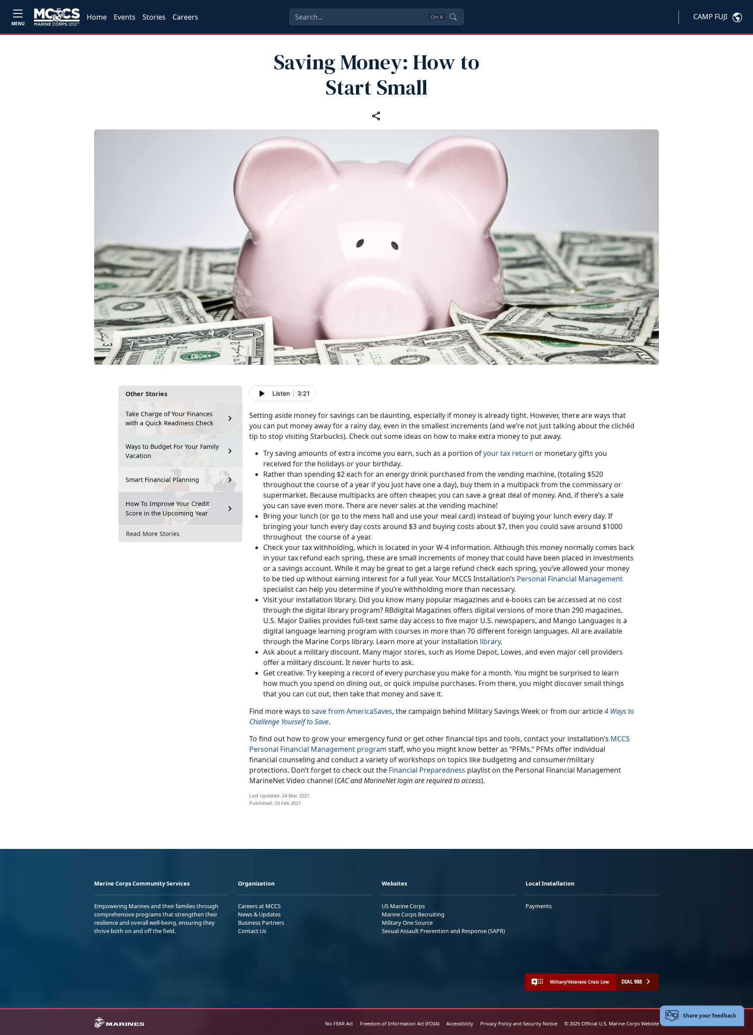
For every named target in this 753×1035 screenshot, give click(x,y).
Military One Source (407, 922)
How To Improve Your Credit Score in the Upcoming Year (168, 508)
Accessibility (459, 1023)
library (490, 641)
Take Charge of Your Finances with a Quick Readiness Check (170, 419)
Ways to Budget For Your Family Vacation (172, 451)
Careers (185, 17)
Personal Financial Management (570, 579)
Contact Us (252, 931)
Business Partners (261, 922)
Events (125, 17)
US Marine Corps (403, 906)
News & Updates (259, 914)
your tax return (508, 453)
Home (97, 17)
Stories (154, 17)
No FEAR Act (339, 1023)
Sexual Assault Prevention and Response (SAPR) (443, 931)
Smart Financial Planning (162, 479)
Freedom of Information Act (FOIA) (399, 1023)
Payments (539, 906)
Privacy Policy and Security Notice (518, 1023)
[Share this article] (376, 115)
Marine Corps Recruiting (413, 914)
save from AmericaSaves (352, 711)
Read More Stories (153, 533)
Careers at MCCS (259, 906)
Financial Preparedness (427, 770)
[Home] (57, 17)
